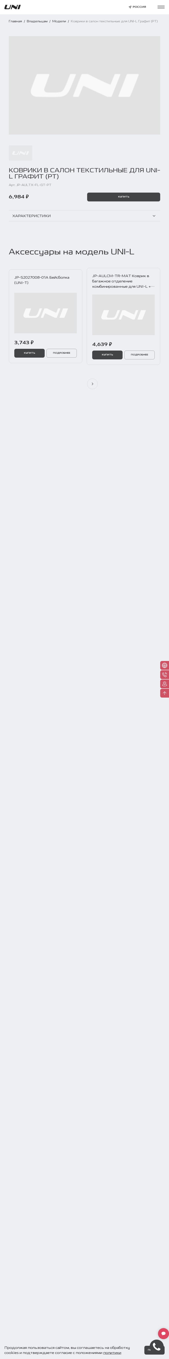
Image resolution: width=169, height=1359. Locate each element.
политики (112, 1353)
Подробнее (61, 353)
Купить (123, 196)
